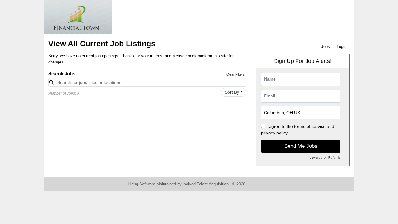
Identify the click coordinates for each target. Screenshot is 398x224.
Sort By (232, 92)
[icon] (241, 92)
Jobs (325, 46)
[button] (233, 92)
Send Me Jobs (300, 146)
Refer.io (334, 157)
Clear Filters (235, 74)
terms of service (310, 126)
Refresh (264, 184)
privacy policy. (275, 132)
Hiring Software (141, 184)
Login (341, 46)
